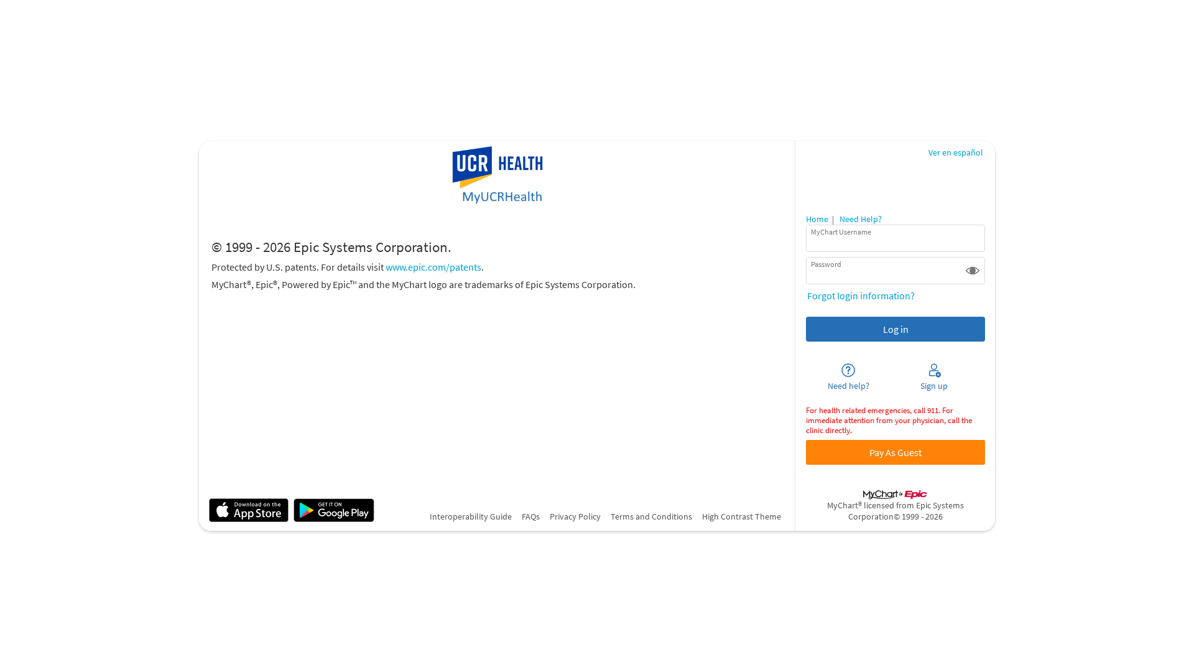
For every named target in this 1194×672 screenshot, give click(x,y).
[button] (973, 270)
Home (817, 219)
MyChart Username (841, 231)
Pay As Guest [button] (895, 452)
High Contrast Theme (741, 516)
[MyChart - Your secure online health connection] (497, 176)
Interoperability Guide (471, 516)
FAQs (531, 516)
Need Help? (861, 219)
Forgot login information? (861, 295)
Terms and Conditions (651, 516)
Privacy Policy (575, 516)
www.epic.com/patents (433, 267)
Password (826, 264)
